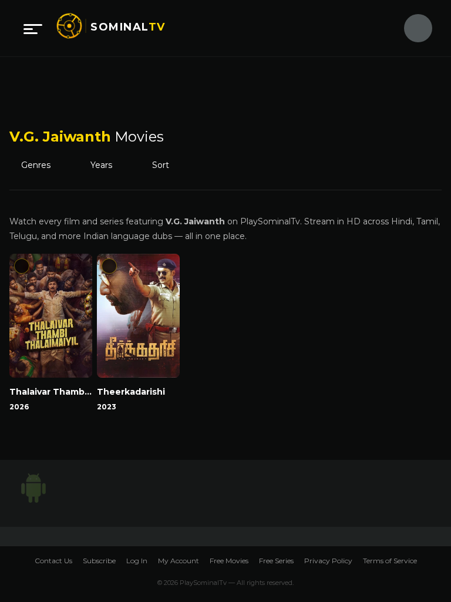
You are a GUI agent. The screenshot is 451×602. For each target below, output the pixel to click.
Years (106, 165)
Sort (168, 165)
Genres (39, 165)
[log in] (411, 28)
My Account (178, 560)
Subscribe (99, 560)
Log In (136, 560)
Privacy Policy (328, 560)
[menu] (33, 28)
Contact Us (53, 560)
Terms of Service (390, 560)
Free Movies (229, 560)
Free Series (276, 560)
